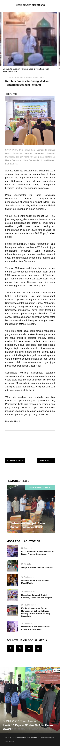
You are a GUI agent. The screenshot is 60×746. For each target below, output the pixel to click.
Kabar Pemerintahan (14, 721)
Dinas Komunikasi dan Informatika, (26, 738)
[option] (30, 42)
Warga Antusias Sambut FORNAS (37, 567)
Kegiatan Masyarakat (40, 487)
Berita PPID (11, 94)
